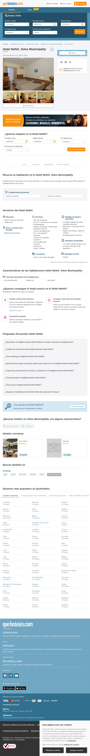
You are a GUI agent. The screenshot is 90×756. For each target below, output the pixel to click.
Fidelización (8, 645)
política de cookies (71, 744)
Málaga (64, 557)
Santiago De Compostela (12, 584)
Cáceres (64, 516)
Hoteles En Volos (32, 44)
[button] (80, 4)
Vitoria (5, 605)
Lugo (5, 557)
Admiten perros (11, 426)
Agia (5, 474)
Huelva (5, 543)
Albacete (35, 502)
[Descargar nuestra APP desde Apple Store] (21, 688)
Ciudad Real (7, 529)
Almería (6, 509)
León (5, 550)
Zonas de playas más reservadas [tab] (33, 495)
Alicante (64, 502)
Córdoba (35, 529)
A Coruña (6, 502)
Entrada (38, 21)
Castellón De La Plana (40, 523)
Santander (65, 577)
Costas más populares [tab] (57, 495)
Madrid (34, 557)
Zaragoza (65, 605)
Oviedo (64, 564)
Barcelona (6, 516)
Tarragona (36, 591)
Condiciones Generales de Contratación (15, 731)
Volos (42, 474)
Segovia (35, 584)
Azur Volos (23, 441)
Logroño (64, 550)
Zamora (35, 605)
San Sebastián (37, 577)
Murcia (5, 564)
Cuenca (64, 529)
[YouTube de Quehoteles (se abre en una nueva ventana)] (16, 675)
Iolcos (13, 474)
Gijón (5, 536)
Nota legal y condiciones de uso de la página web (19, 725)
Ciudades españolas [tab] (10, 495)
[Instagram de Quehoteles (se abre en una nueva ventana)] (10, 675)
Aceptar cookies (76, 750)
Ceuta (63, 523)
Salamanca (7, 577)
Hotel (24, 164)
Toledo (5, 598)
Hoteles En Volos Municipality (51, 44)
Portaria (33, 474)
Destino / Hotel (10, 21)
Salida (66, 21)
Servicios (36, 164)
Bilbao (34, 516)
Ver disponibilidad (76, 149)
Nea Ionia (23, 474)
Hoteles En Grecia (17, 44)
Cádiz (5, 523)
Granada (64, 536)
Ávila (34, 509)
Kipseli (66, 441)
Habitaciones (48, 164)
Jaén (63, 543)
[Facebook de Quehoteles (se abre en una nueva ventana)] (5, 675)
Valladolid (64, 598)
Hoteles (5, 44)
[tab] (45, 342)
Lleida (34, 550)
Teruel (63, 591)
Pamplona (36, 570)
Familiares (28, 426)
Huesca (35, 543)
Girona (34, 536)
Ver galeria (30, 106)
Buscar (79, 31)
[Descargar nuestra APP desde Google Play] (9, 688)
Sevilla (63, 584)
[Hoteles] (13, 3)
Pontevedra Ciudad (68, 570)
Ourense (35, 564)
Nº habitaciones (10, 29)
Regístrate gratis (15, 310)
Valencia (35, 598)
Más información (63, 164)
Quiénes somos (10, 632)
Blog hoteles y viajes (12, 661)
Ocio (30, 10)
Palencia (6, 570)
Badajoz (64, 509)
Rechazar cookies (53, 750)
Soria (5, 591)
